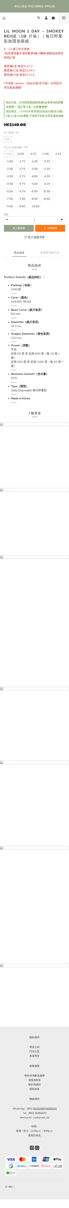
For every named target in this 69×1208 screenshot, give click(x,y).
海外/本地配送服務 (34, 1075)
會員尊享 (34, 1056)
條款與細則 (34, 1084)
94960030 (51, 1108)
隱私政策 (34, 1089)
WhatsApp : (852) (29, 1108)
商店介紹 (34, 1047)
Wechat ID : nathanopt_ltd (34, 1117)
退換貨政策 (34, 1080)
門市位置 (34, 1051)
